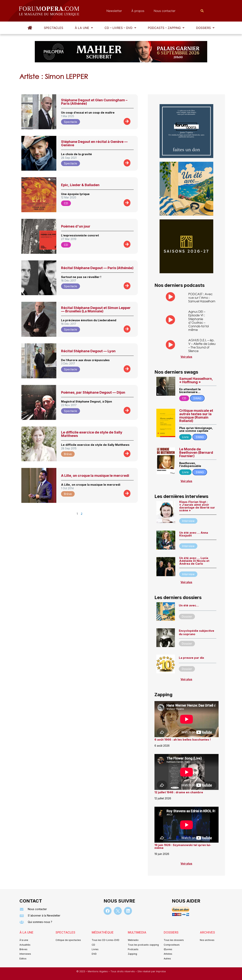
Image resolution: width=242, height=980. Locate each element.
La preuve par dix (191, 658)
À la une (82, 28)
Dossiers (203, 28)
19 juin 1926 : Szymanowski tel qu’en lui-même (182, 846)
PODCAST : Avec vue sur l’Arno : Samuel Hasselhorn (201, 297)
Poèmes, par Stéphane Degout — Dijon (93, 392)
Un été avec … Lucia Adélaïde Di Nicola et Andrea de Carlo (194, 560)
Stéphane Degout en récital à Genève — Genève (94, 143)
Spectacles (53, 28)
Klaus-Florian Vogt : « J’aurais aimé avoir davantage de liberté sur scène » (197, 506)
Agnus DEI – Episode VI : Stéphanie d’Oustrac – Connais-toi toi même (198, 321)
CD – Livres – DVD (119, 28)
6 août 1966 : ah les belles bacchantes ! (182, 739)
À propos (137, 11)
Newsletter (114, 11)
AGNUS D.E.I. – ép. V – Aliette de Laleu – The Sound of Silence (202, 345)
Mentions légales (98, 971)
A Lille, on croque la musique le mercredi (95, 476)
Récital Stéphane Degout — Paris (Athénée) (97, 268)
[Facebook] (108, 911)
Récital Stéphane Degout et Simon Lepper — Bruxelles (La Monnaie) (96, 309)
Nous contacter (164, 11)
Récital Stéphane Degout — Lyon (88, 351)
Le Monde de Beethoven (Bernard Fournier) (196, 452)
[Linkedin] (128, 911)
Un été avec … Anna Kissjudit (193, 534)
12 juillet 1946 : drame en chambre (178, 792)
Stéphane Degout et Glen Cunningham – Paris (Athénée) (94, 101)
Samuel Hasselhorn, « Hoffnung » (196, 380)
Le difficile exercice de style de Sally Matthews (91, 434)
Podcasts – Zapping (164, 28)
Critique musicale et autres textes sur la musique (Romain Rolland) (196, 416)
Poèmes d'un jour (75, 226)
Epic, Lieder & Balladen (80, 185)
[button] (84, 27)
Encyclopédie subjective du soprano (196, 632)
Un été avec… (189, 605)
